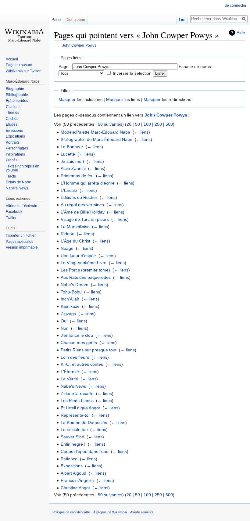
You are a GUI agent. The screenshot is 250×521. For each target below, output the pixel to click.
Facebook (14, 212)
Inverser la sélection (132, 73)
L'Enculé (69, 190)
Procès (11, 160)
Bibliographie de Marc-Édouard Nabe (96, 139)
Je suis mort (72, 161)
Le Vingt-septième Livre (83, 262)
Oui (64, 320)
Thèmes (12, 112)
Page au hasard (19, 65)
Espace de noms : (196, 66)
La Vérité (69, 378)
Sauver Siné (72, 436)
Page (56, 19)
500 (169, 124)
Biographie (15, 89)
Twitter (11, 218)
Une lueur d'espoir (78, 255)
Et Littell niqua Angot (80, 407)
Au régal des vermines (82, 204)
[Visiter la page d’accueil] (24, 24)
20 (129, 124)
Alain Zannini (73, 168)
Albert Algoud (73, 473)
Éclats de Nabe (18, 182)
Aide (241, 32)
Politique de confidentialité (71, 512)
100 (147, 124)
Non (65, 328)
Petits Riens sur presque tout (88, 349)
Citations (13, 107)
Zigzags (68, 313)
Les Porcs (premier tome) (85, 270)
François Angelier (77, 480)
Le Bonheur (72, 146)
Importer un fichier (21, 235)
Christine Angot (75, 487)
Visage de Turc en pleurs (85, 219)
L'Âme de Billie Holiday (83, 212)
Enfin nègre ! (73, 444)
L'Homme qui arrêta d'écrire (88, 183)
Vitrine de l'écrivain (21, 206)
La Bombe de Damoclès (84, 422)
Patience (69, 458)
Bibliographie (17, 95)
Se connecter (235, 5)
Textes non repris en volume (22, 168)
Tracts (11, 176)
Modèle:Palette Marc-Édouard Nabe (95, 132)
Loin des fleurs (75, 357)
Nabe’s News (17, 188)
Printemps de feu (77, 175)
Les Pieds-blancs (77, 400)
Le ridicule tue (74, 429)
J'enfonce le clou (77, 335)
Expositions (72, 465)
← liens (141, 132)
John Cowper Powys (79, 45)
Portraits (13, 142)
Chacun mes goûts (79, 342)
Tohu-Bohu (71, 291)
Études (11, 124)
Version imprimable (22, 247)
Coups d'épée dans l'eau (85, 451)
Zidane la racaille (77, 393)
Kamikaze (70, 306)
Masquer (67, 99)
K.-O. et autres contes (82, 364)
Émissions (14, 130)
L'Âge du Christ (75, 241)
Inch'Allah (70, 298)
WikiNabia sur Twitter (23, 71)
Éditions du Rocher (79, 197)
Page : (65, 66)
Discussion (75, 19)
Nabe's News (73, 386)
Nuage (67, 248)
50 (137, 124)
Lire (182, 19)
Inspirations (15, 154)
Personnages (17, 148)
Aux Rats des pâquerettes (86, 277)
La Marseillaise (75, 226)
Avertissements (141, 512)
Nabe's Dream (74, 284)
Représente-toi (75, 415)
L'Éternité (70, 371)
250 (158, 124)
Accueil (12, 59)
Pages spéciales (19, 241)
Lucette (68, 154)
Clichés (12, 119)
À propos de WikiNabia (110, 512)
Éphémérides (17, 101)
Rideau (67, 233)
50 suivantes (110, 124)
